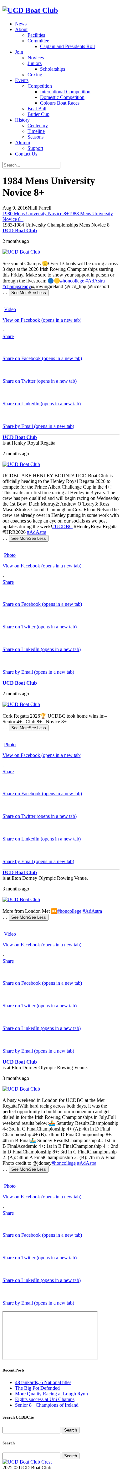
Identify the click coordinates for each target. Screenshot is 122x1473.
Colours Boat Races (59, 103)
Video (10, 309)
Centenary (38, 125)
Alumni (22, 142)
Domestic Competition (62, 97)
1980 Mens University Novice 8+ (36, 213)
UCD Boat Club (20, 230)
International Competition (65, 91)
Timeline (36, 131)
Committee (38, 40)
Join (19, 52)
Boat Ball (37, 108)
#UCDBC (62, 526)
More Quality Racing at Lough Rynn (51, 1393)
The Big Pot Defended (37, 1388)
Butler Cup (38, 114)
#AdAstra (95, 280)
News (21, 23)
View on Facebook (42, 320)
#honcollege (72, 280)
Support (35, 148)
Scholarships (52, 69)
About (21, 29)
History (22, 120)
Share (8, 336)
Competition (40, 86)
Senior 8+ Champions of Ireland (47, 1405)
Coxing (35, 74)
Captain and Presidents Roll (67, 46)
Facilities (36, 35)
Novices (36, 57)
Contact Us (26, 153)
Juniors (35, 63)
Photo (10, 555)
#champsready (17, 286)
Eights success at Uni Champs (44, 1399)
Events (21, 80)
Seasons (35, 137)
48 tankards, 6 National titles (43, 1382)
